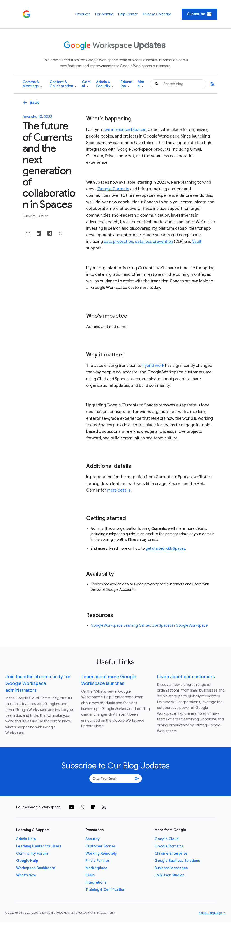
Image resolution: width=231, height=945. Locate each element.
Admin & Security (104, 84)
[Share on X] (60, 233)
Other (43, 216)
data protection (118, 241)
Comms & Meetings (32, 84)
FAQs (90, 875)
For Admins (104, 14)
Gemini (86, 84)
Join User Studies (169, 875)
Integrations (95, 882)
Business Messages (171, 868)
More (141, 84)
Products (82, 14)
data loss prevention (154, 241)
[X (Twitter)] (82, 807)
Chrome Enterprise (171, 853)
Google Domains (169, 846)
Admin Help (26, 839)
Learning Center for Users (38, 846)
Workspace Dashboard (35, 868)
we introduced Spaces (125, 129)
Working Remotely (101, 853)
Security (92, 839)
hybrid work (153, 365)
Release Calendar (156, 14)
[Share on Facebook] (49, 233)
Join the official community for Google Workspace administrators (38, 683)
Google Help (27, 860)
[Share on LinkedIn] (38, 233)
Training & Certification (105, 889)
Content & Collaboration (63, 84)
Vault (196, 241)
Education (126, 84)
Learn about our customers (186, 677)
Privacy (101, 912)
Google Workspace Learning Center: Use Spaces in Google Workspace (149, 625)
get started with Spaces (165, 548)
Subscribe (199, 14)
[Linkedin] (93, 807)
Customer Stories (100, 846)
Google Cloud (167, 839)
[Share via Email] (28, 233)
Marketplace (96, 868)
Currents (29, 216)
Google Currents (113, 188)
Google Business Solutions (177, 860)
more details (118, 490)
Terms (112, 912)
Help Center (128, 14)
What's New (26, 875)
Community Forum (32, 853)
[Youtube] (71, 807)
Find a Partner (97, 860)
